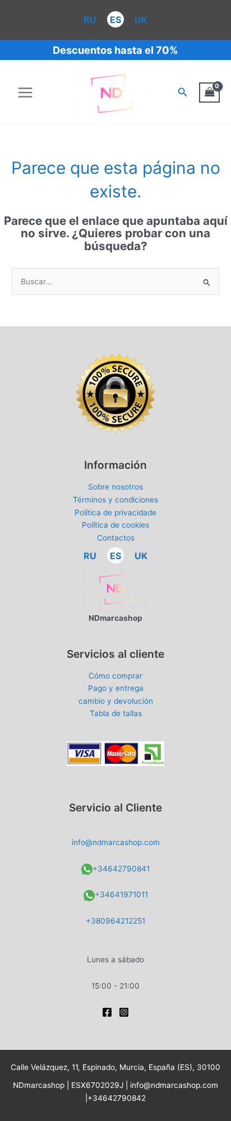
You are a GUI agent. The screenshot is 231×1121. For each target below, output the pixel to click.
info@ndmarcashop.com (116, 842)
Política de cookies (115, 524)
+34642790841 (121, 868)
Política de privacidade (115, 512)
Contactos (116, 537)
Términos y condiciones (115, 499)
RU (90, 19)
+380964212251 (115, 920)
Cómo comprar (115, 675)
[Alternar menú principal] (25, 92)
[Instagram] (124, 1012)
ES (115, 19)
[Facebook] (107, 1012)
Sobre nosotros (115, 486)
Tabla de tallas (116, 713)
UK (141, 19)
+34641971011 (121, 894)
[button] (183, 92)
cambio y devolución (115, 700)
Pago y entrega (116, 688)
